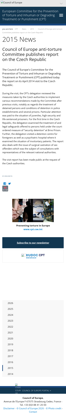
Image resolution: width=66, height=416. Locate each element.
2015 (10, 367)
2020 (10, 338)
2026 (10, 303)
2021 (10, 332)
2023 (10, 320)
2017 (10, 356)
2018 (10, 350)
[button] (33, 3)
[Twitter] (9, 183)
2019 (10, 344)
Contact (33, 411)
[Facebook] (4, 183)
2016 (10, 362)
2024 (10, 314)
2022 (10, 326)
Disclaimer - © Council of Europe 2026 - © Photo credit (32, 408)
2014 (10, 373)
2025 (10, 308)
